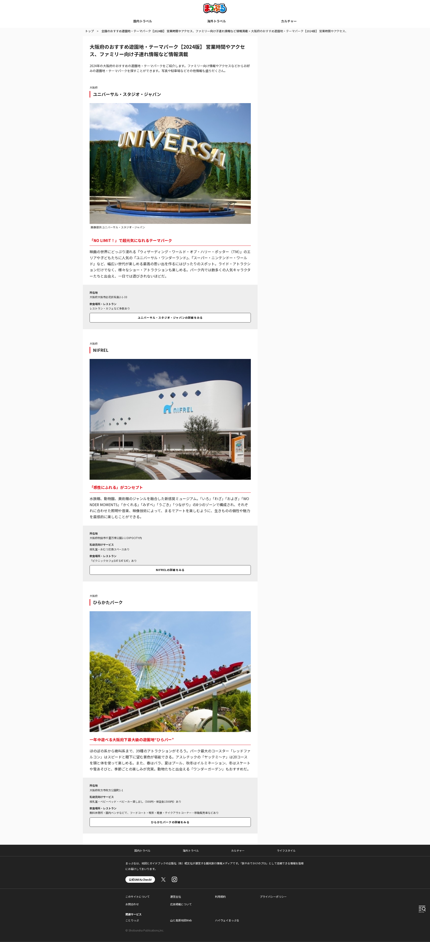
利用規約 (220, 896)
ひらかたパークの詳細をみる (170, 822)
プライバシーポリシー (273, 896)
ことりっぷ (132, 920)
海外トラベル (216, 21)
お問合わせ (132, 904)
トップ (89, 31)
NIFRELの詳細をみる (170, 570)
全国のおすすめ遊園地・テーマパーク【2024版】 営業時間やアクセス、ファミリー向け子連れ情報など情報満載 (174, 31)
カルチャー (289, 21)
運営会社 (175, 896)
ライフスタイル (286, 850)
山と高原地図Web (181, 920)
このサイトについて (137, 896)
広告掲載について (181, 904)
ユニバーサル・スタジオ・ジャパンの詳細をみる (170, 317)
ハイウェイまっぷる (227, 920)
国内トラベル (142, 21)
